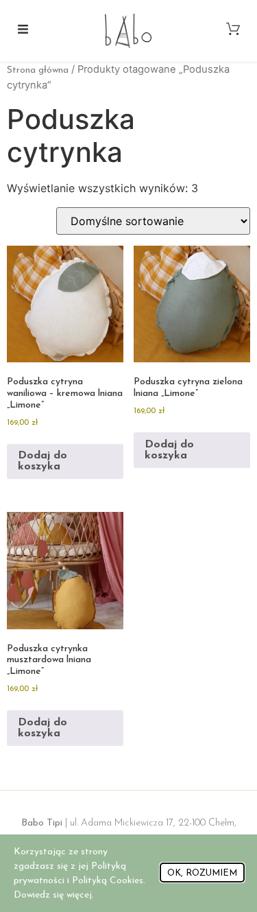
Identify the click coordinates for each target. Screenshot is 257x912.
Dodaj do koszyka (42, 461)
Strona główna (38, 70)
